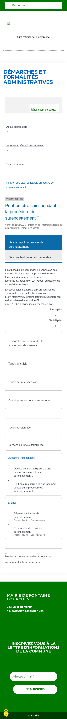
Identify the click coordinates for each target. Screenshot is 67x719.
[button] (33, 46)
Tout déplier (55, 320)
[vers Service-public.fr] (44, 108)
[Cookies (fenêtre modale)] (6, 713)
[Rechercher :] (33, 5)
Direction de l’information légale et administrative (28, 556)
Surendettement (15, 164)
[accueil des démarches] (33, 98)
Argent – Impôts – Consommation (25, 145)
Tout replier (56, 309)
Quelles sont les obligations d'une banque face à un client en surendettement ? (32, 472)
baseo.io (36, 562)
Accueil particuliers (16, 126)
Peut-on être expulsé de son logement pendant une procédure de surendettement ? (35, 487)
